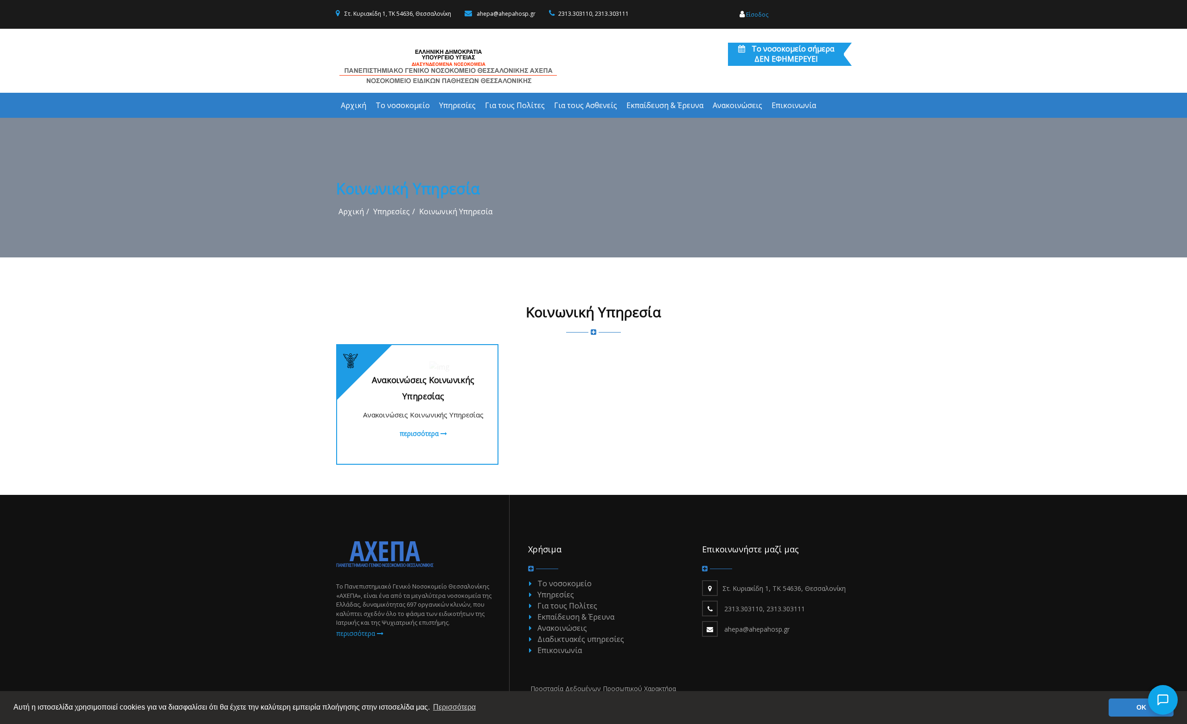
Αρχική (351, 211)
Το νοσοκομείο (564, 583)
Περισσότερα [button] (454, 707)
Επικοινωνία (559, 650)
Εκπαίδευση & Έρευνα (575, 617)
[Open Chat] (1163, 700)
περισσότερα (420, 433)
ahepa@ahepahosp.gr (506, 14)
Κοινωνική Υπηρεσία (455, 211)
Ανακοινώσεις (562, 628)
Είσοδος (756, 15)
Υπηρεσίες (391, 211)
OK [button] (1141, 707)
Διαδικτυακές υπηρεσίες (580, 639)
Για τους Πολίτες (567, 606)
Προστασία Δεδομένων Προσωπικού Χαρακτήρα (603, 688)
